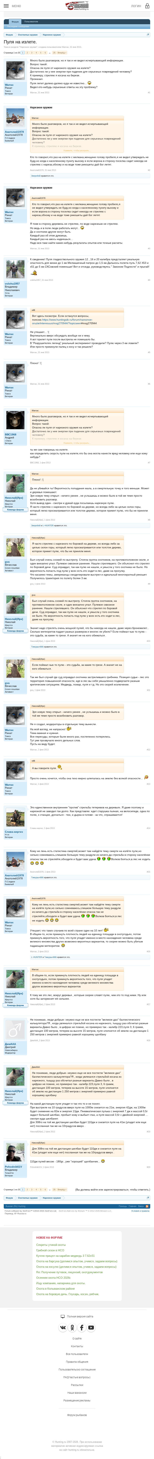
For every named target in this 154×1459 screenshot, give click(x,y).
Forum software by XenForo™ (31, 1211)
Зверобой (35, 176)
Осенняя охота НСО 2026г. (53, 1277)
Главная (132, 1206)
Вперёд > (62, 53)
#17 (148, 1004)
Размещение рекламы (77, 1400)
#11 (148, 690)
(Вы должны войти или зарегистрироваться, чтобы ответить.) (112, 1189)
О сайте (77, 1338)
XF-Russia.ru (20, 1213)
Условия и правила (140, 1211)
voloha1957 (12, 283)
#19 (148, 1131)
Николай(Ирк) (14, 497)
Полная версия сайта (79, 1316)
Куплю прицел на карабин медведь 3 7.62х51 (65, 1255)
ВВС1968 (10, 434)
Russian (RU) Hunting (15, 1206)
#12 (148, 749)
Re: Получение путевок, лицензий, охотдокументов (69, 1272)
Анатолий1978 (14, 131)
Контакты (77, 1346)
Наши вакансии (77, 1392)
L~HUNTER (48, 525)
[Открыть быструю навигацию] (148, 34)
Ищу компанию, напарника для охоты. (60, 1283)
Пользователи (31, 21)
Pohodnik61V (13, 1166)
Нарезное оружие (28, 47)
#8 (149, 520)
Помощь (123, 1206)
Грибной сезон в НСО (50, 1250)
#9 (149, 584)
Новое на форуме (49, 1237)
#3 (149, 248)
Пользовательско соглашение (77, 1369)
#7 (149, 462)
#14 (148, 828)
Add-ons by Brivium (85, 1211)
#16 (148, 951)
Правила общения (77, 1361)
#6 (149, 384)
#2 (149, 170)
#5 (149, 352)
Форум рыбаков (77, 1415)
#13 (148, 784)
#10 (148, 641)
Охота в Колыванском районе (55, 1288)
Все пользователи (77, 1354)
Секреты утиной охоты (51, 1244)
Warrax (65, 47)
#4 (149, 280)
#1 (149, 92)
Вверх (141, 1206)
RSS (147, 1206)
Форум (15, 22)
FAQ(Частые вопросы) (77, 1377)
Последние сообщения (18, 26)
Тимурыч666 (37, 647)
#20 (148, 1167)
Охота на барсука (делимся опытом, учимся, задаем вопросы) (76, 1261)
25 (54, 53)
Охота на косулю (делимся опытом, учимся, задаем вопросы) (76, 1266)
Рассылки (77, 1384)
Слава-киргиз (14, 831)
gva (7, 561)
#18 (148, 1040)
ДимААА (10, 1043)
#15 (148, 872)
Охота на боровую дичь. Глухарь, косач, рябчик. (67, 1294)
